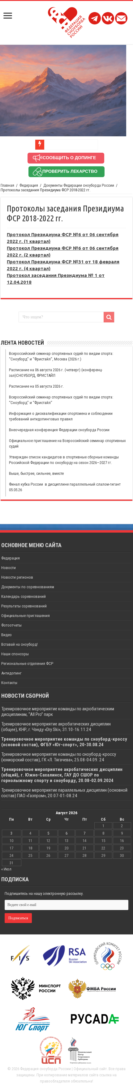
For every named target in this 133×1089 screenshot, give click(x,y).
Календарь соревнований (23, 596)
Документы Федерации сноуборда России (78, 185)
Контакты (9, 682)
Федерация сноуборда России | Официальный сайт (63, 1068)
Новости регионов (17, 577)
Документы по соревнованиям (27, 587)
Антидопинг (11, 673)
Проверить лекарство (69, 171)
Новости (8, 567)
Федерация (28, 185)
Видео (6, 634)
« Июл (6, 869)
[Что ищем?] (109, 317)
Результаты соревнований (24, 606)
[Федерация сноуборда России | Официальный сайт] (66, 21)
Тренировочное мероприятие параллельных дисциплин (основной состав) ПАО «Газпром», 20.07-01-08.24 (64, 792)
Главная (7, 185)
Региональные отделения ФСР (27, 663)
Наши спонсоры (15, 654)
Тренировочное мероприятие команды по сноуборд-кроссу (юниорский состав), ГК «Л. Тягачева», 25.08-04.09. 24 (58, 757)
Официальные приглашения (25, 615)
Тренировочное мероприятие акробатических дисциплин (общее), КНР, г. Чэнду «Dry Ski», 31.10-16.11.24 (56, 726)
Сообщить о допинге (69, 157)
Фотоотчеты (11, 625)
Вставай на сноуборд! (19, 644)
